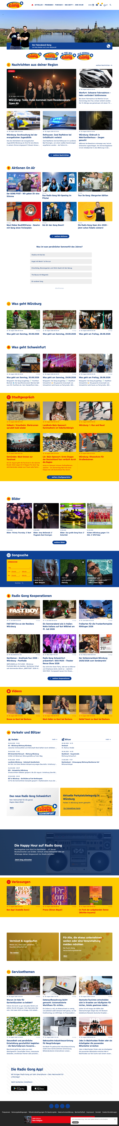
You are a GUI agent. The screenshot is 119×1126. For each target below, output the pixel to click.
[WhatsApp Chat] (108, 46)
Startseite (32, 5)
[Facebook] (51, 1106)
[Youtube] (62, 1106)
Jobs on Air (79, 5)
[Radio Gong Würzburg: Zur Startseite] (15, 5)
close (115, 1119)
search (110, 5)
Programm (49, 5)
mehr (54, 739)
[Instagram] (57, 1106)
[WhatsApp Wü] (68, 1106)
